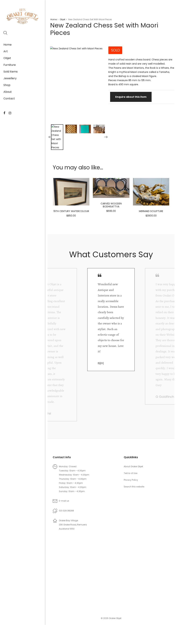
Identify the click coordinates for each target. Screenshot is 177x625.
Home (7, 45)
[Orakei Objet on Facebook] (4, 113)
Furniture (9, 65)
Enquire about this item (130, 97)
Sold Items (10, 72)
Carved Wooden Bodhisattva (111, 205)
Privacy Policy (131, 479)
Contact (9, 98)
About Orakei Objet (133, 466)
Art (5, 51)
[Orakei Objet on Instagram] (10, 113)
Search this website (134, 486)
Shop (6, 85)
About (7, 92)
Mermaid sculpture (151, 211)
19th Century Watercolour (71, 211)
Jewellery (10, 78)
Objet (7, 58)
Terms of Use (130, 473)
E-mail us (64, 500)
